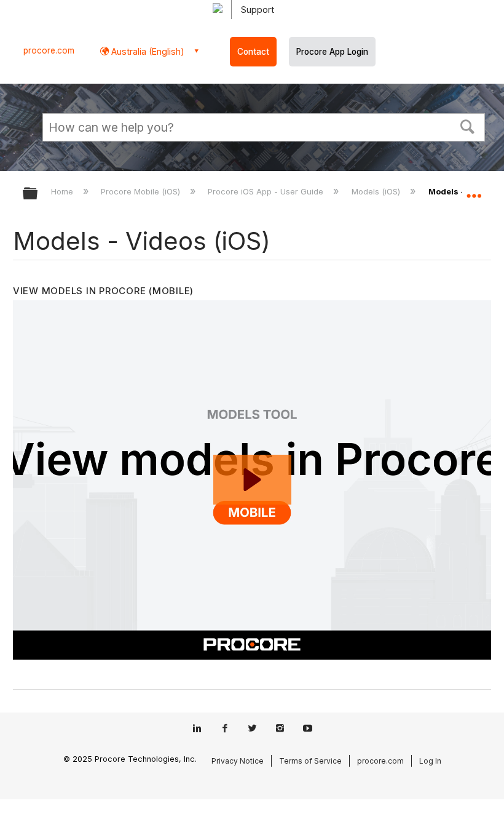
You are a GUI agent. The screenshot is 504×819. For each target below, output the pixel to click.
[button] (468, 125)
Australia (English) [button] (146, 51)
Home (63, 191)
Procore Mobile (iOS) (142, 191)
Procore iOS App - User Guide (267, 191)
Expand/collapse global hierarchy (38, 194)
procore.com (48, 50)
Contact (253, 52)
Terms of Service (310, 760)
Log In (430, 760)
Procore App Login (332, 52)
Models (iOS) (377, 191)
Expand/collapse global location (474, 189)
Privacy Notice (237, 760)
